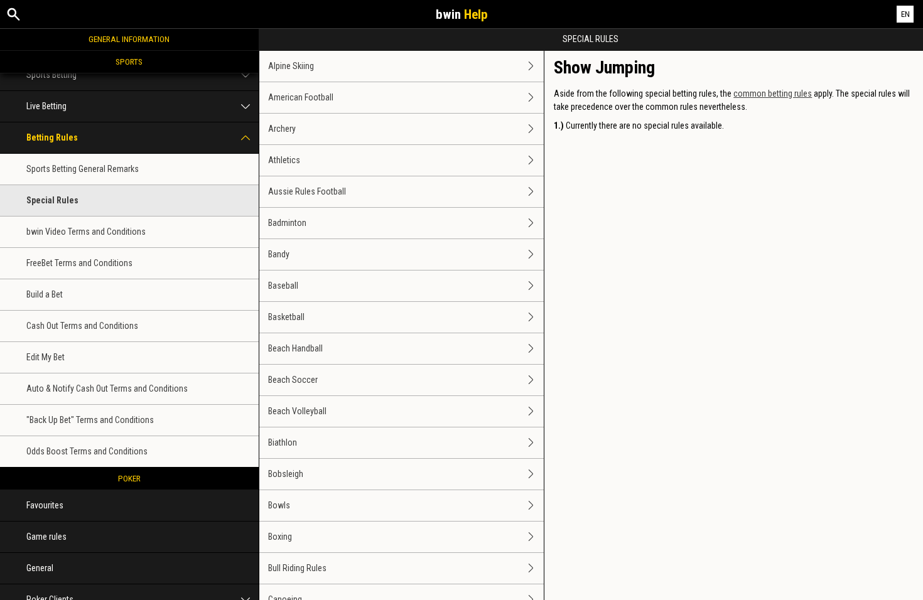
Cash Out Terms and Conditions (82, 326)
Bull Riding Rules (297, 568)
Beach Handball (295, 348)
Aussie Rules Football (307, 191)
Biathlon (282, 442)
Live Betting (46, 106)
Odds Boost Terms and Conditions (87, 451)
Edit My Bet (45, 357)
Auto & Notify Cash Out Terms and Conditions (107, 388)
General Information (129, 39)
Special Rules (52, 200)
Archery (282, 129)
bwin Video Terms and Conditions (86, 232)
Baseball (283, 286)
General (39, 568)
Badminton (287, 223)
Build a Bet (44, 294)
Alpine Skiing (291, 66)
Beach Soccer (293, 380)
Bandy (278, 254)
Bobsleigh (285, 474)
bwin (462, 14)
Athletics (284, 160)
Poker (129, 478)
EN (905, 14)
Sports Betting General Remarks (82, 169)
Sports (129, 61)
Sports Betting (51, 75)
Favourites (44, 505)
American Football (300, 97)
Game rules (46, 537)
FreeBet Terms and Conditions (79, 263)
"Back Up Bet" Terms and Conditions (90, 420)
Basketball (286, 317)
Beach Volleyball (297, 411)
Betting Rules (52, 137)
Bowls (279, 505)
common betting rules (772, 93)
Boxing (280, 537)
